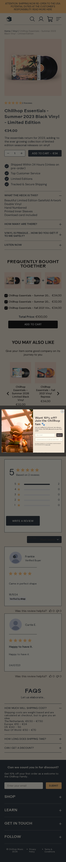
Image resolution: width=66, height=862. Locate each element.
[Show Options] (61, 439)
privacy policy (47, 444)
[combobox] (48, 439)
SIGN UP (59, 435)
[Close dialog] (62, 411)
